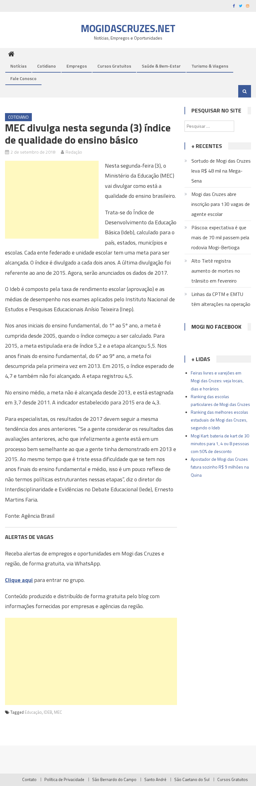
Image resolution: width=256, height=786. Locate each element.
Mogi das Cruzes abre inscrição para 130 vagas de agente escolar (220, 204)
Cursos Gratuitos (114, 66)
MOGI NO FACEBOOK (216, 326)
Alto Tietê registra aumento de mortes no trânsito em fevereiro (215, 270)
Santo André (155, 779)
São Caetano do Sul (191, 779)
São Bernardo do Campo (114, 779)
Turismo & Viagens (209, 66)
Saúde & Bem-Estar (161, 66)
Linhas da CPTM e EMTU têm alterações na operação (220, 299)
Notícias (18, 66)
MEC (58, 712)
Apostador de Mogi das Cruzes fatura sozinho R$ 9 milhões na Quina (220, 467)
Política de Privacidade (64, 779)
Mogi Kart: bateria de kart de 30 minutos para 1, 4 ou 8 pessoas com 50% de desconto (220, 443)
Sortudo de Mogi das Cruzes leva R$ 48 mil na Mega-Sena (221, 170)
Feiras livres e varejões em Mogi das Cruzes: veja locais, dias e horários (217, 380)
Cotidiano (46, 66)
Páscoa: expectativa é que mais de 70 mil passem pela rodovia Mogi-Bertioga (220, 237)
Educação (33, 712)
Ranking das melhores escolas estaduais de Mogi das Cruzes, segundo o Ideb (219, 420)
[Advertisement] (52, 200)
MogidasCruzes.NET (128, 28)
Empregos (76, 66)
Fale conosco (23, 78)
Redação (74, 152)
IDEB (48, 712)
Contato (29, 779)
